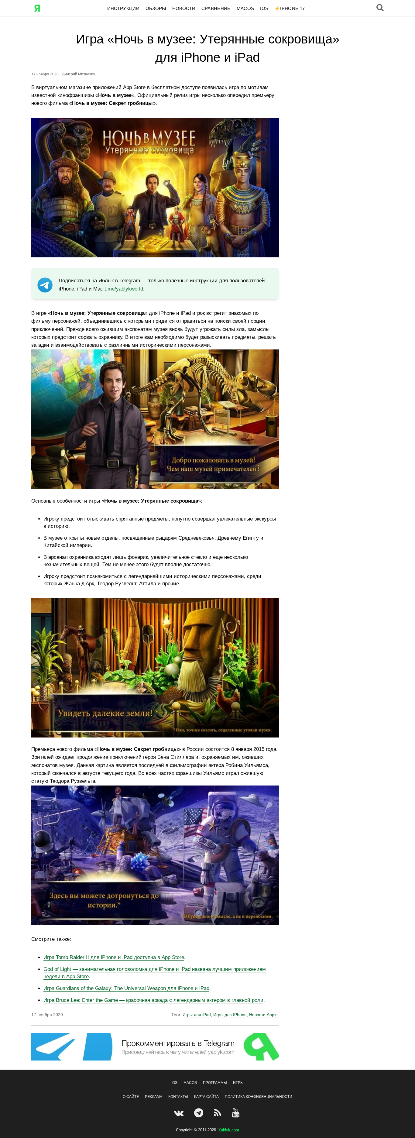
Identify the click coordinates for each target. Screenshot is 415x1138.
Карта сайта (206, 1097)
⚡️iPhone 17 (289, 8)
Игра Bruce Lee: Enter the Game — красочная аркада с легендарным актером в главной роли (153, 1000)
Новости (183, 8)
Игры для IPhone (230, 1014)
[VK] (179, 1113)
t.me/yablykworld (124, 289)
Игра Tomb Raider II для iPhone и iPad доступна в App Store (113, 957)
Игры (238, 1083)
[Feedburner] (218, 1113)
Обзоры (156, 8)
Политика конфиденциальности (258, 1097)
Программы (215, 1083)
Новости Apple (263, 1014)
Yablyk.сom (228, 1129)
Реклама (153, 1097)
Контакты (178, 1097)
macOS (245, 8)
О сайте (131, 1097)
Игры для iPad (197, 1014)
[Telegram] (199, 1113)
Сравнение (216, 8)
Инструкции (123, 8)
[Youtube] (236, 1113)
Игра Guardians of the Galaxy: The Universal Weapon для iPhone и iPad (126, 988)
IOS (264, 8)
